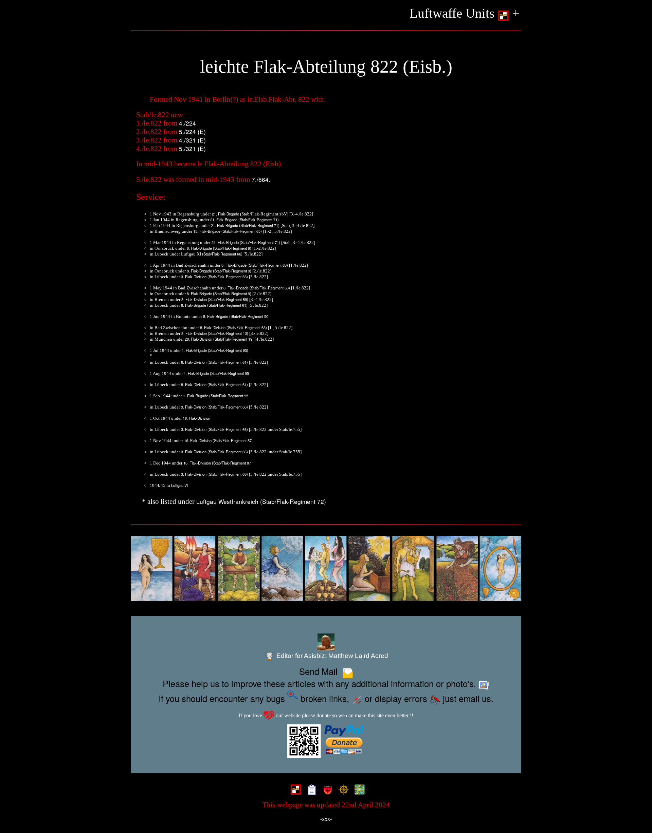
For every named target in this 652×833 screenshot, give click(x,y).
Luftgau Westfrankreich (227, 501)
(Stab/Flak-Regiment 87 (232, 440)
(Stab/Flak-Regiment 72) (293, 501)
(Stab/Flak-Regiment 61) (227, 305)
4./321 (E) (192, 140)
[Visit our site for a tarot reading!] (326, 569)
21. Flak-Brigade (225, 213)
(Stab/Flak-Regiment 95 (229, 373)
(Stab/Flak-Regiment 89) (228, 299)
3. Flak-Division (193, 276)
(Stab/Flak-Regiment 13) (228, 333)
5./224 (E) (192, 131)
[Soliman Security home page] (326, 790)
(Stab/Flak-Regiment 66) (222, 254)
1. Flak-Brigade (194, 350)
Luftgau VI (179, 485)
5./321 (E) (192, 148)
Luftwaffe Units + (465, 13)
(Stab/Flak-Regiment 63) (268, 265)
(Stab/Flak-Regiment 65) (241, 231)
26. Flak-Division (198, 339)
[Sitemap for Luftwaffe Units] (310, 790)
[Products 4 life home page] (358, 790)
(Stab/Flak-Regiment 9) (232, 248)
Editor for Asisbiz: (331, 655)
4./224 (187, 123)
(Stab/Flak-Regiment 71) (258, 219)
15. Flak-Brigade (206, 231)
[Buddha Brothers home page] (342, 790)
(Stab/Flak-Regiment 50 (248, 316)
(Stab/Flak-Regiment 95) (228, 350)
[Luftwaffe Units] (294, 790)
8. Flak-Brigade (199, 248)
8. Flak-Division (194, 299)
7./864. (261, 179)
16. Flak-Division (196, 418)
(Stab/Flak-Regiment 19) (233, 339)
